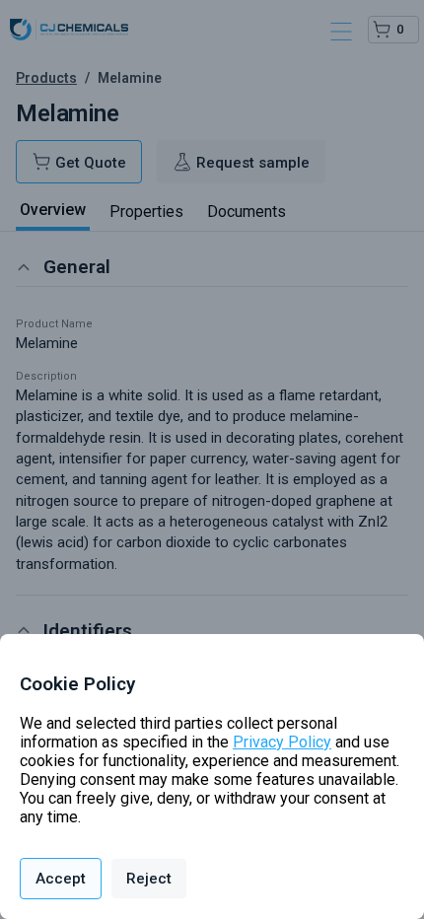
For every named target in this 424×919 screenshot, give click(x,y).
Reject (149, 878)
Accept (60, 878)
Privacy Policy (282, 742)
